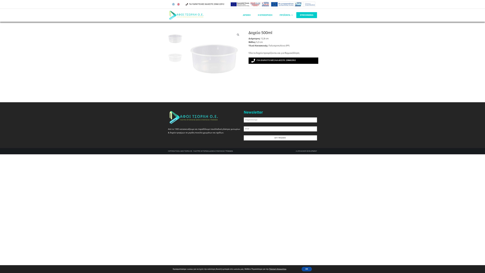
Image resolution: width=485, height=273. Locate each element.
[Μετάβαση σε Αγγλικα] (178, 4)
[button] (238, 34)
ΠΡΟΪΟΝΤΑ (285, 15)
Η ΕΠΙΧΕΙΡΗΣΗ (265, 15)
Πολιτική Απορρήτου (277, 269)
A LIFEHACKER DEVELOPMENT (306, 151)
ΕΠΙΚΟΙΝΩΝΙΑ (306, 15)
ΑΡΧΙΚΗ (247, 15)
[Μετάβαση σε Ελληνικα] (173, 4)
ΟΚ (306, 269)
